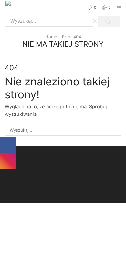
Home (51, 36)
